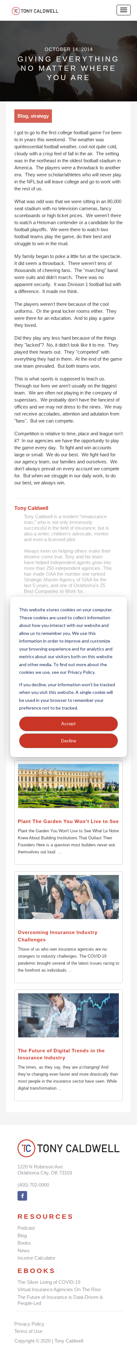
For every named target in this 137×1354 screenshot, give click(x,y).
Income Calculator (36, 1258)
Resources (46, 1216)
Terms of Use (28, 1331)
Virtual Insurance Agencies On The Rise (59, 1289)
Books (24, 1243)
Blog (22, 1235)
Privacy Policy (29, 1324)
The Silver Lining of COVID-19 (49, 1282)
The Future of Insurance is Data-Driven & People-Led (60, 1300)
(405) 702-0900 (33, 1185)
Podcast (26, 1228)
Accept (68, 723)
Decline (68, 740)
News (24, 1250)
